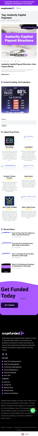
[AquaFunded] (28, 165)
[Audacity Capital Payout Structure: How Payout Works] (19, 41)
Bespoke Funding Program (9, 177)
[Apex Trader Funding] (9, 205)
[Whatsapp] (32, 410)
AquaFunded (28, 176)
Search (3, 119)
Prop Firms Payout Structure (29, 27)
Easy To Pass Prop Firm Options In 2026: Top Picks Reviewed (23, 234)
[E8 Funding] (9, 145)
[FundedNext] (28, 136)
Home (2, 20)
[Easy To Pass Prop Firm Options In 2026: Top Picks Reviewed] (6, 232)
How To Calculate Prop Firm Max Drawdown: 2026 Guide (23, 255)
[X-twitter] (6, 354)
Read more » (5, 74)
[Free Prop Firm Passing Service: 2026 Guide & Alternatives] (6, 242)
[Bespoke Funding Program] (9, 165)
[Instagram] (3, 354)
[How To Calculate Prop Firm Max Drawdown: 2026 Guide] (6, 253)
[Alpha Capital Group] (28, 196)
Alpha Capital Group (28, 207)
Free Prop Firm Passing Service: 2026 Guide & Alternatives (22, 244)
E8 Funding (9, 147)
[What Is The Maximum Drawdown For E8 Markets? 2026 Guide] (6, 272)
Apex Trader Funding (10, 207)
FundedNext (29, 147)
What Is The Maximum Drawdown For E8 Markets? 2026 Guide (23, 265)
